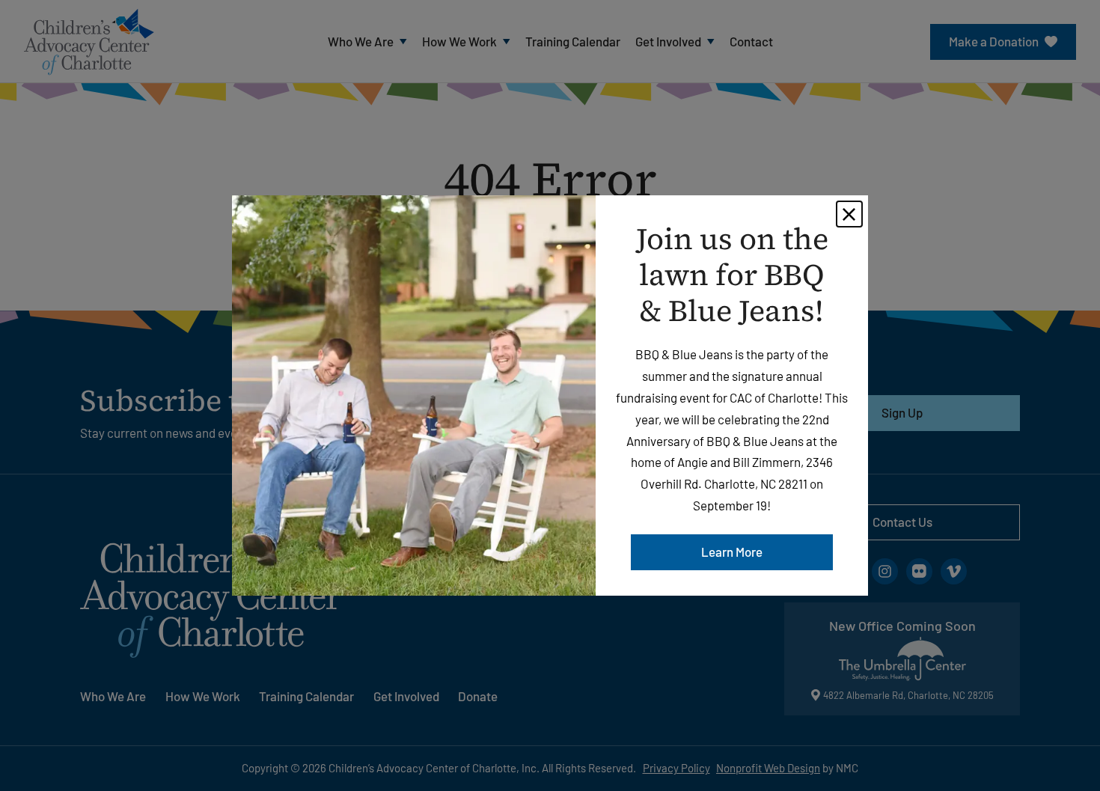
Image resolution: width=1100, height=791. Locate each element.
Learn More (732, 551)
